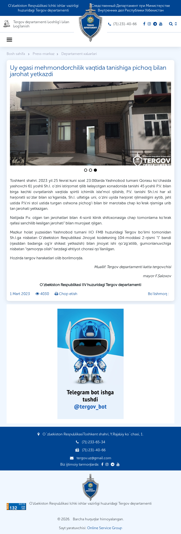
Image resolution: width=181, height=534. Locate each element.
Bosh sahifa (16, 54)
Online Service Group (104, 528)
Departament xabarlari (79, 54)
